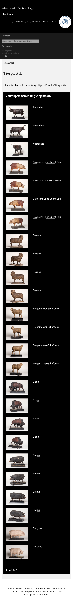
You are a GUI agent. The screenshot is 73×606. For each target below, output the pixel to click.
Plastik (49, 85)
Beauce (37, 235)
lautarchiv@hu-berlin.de (34, 588)
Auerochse (38, 107)
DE (6, 56)
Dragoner (38, 528)
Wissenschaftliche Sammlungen (18, 8)
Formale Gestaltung (25, 85)
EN (3, 56)
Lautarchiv (9, 14)
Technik (9, 85)
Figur (41, 85)
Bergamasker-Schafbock (46, 308)
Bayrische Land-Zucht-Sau (47, 162)
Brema (36, 455)
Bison (36, 381)
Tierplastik (60, 85)
